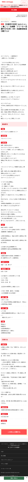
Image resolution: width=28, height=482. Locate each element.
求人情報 (3, 456)
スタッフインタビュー (7, 460)
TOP (2, 451)
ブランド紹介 (4, 464)
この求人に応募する (14, 432)
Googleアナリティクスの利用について (9, 475)
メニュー (24, 2)
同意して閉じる (14, 478)
